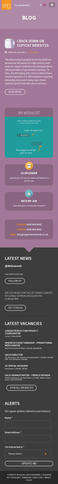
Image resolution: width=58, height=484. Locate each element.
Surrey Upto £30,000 (21, 333)
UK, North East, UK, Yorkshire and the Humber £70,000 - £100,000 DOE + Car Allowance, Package (29, 357)
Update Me (29, 463)
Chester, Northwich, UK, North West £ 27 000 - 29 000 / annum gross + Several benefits (27, 377)
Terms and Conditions (32, 477)
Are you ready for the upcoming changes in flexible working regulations (29, 294)
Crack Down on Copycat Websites (33, 43)
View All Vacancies (21, 387)
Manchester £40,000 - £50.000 (16, 367)
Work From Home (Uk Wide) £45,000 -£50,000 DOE (29, 345)
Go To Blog (15, 307)
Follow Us (14, 280)
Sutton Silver (13, 477)
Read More (15, 91)
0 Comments (32, 52)
